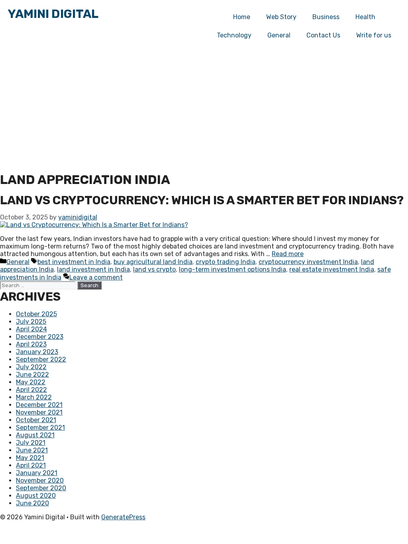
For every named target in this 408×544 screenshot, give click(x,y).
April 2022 (31, 389)
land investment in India (93, 269)
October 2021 (36, 420)
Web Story (281, 17)
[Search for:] (38, 285)
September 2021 (40, 427)
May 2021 (30, 458)
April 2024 (31, 329)
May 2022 (30, 382)
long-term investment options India (232, 269)
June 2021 (32, 450)
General (17, 262)
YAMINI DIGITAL (53, 14)
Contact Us (323, 35)
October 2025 (36, 314)
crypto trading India (225, 262)
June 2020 (32, 503)
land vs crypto (154, 269)
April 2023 (31, 344)
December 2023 (39, 336)
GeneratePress (123, 517)
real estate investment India (331, 269)
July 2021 (30, 442)
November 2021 (39, 412)
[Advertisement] (204, 112)
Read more (288, 254)
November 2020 (40, 480)
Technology (234, 35)
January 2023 (37, 352)
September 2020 (41, 488)
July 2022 (31, 367)
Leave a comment (96, 277)
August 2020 (36, 495)
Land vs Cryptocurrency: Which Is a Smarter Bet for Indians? (202, 200)
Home (241, 17)
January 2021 (36, 473)
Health (365, 17)
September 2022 (41, 359)
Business (325, 17)
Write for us (373, 35)
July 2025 (31, 321)
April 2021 (31, 465)
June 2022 (32, 374)
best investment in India (73, 262)
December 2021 (39, 405)
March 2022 (34, 397)
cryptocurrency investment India (308, 262)
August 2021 (35, 435)
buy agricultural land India (153, 262)
